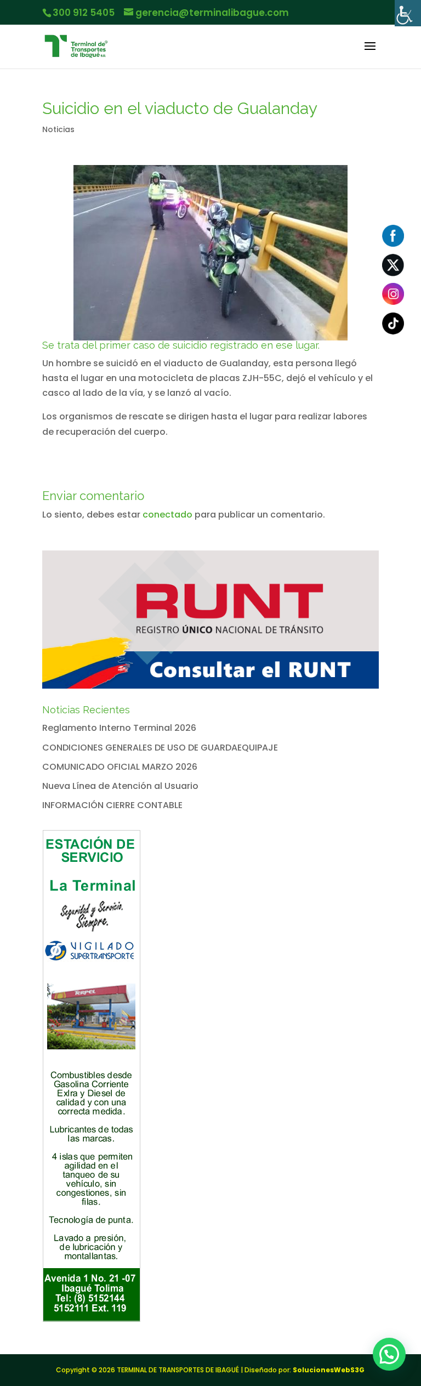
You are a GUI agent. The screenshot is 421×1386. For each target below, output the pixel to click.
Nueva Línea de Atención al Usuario (120, 786)
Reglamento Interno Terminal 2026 (119, 728)
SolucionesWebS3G (329, 1369)
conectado (167, 514)
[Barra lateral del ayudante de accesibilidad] (408, 13)
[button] (389, 1354)
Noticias (58, 129)
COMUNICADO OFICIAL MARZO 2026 (119, 766)
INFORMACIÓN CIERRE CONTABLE (112, 805)
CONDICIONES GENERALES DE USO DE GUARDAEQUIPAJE (160, 747)
